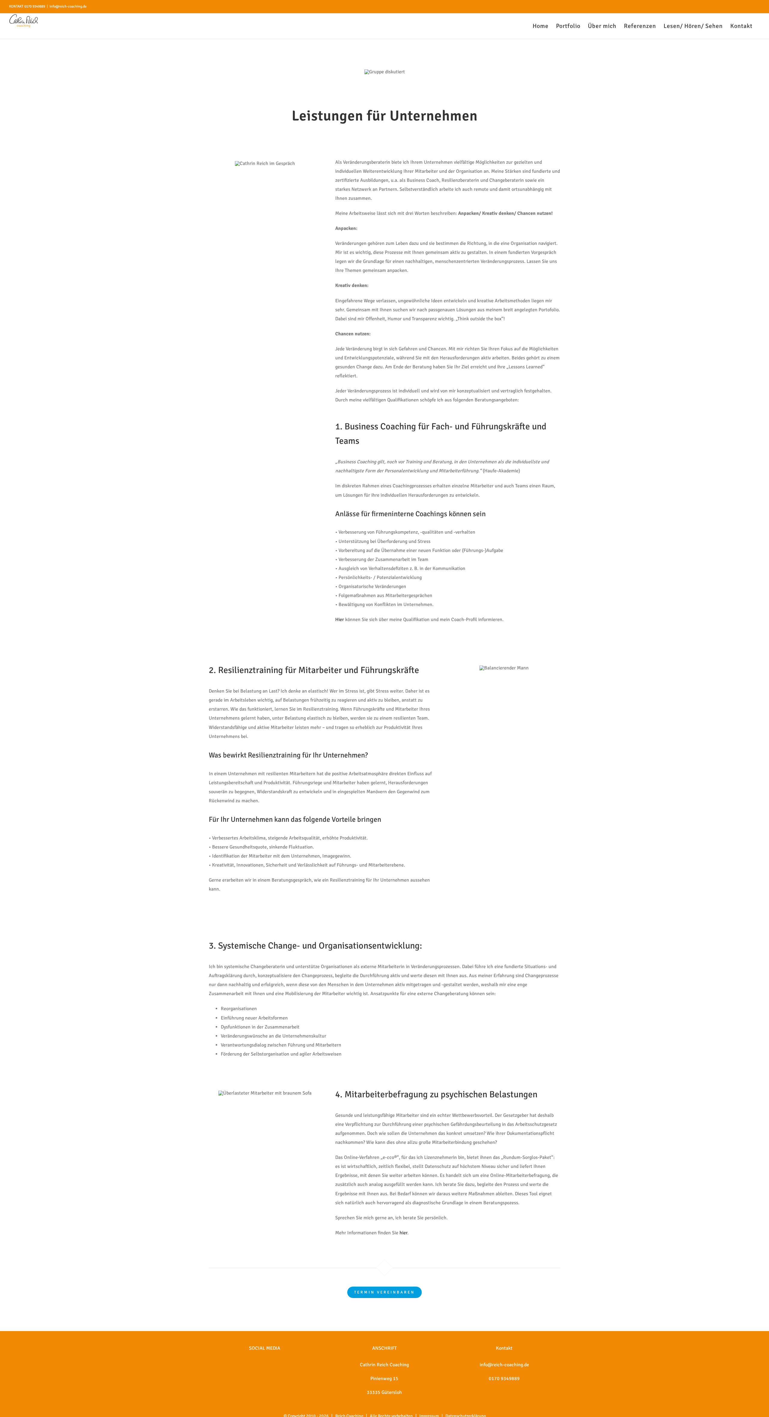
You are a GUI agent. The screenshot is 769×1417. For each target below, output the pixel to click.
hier (403, 1233)
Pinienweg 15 (384, 1379)
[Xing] (273, 1364)
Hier (339, 620)
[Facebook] (256, 1364)
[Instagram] (264, 1364)
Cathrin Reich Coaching (384, 1365)
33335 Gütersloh (384, 1392)
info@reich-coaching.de (68, 6)
